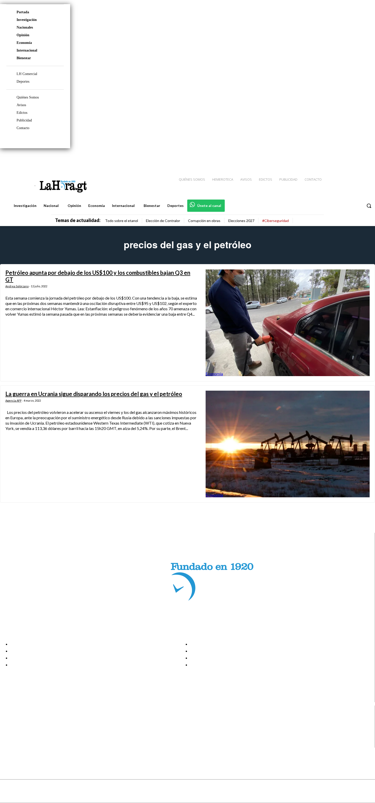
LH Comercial (27, 74)
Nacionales (25, 27)
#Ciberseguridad (275, 220)
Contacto (23, 128)
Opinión (23, 35)
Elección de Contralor (163, 220)
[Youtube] (365, 158)
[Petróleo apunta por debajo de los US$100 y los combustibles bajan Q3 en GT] (288, 322)
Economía (24, 43)
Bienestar (24, 58)
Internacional (27, 50)
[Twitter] (356, 158)
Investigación (27, 20)
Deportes (23, 81)
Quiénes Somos (28, 97)
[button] (369, 206)
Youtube (23, 744)
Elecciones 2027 (241, 220)
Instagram (24, 725)
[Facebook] (329, 158)
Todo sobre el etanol (121, 220)
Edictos (22, 113)
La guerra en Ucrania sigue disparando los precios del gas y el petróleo (93, 393)
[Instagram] (338, 158)
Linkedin (23, 731)
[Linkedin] (347, 158)
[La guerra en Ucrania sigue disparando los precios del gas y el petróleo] (288, 444)
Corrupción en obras (204, 220)
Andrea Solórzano (17, 286)
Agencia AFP (13, 400)
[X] (8, 738)
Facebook (24, 718)
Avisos (21, 105)
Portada (23, 12)
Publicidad (24, 120)
